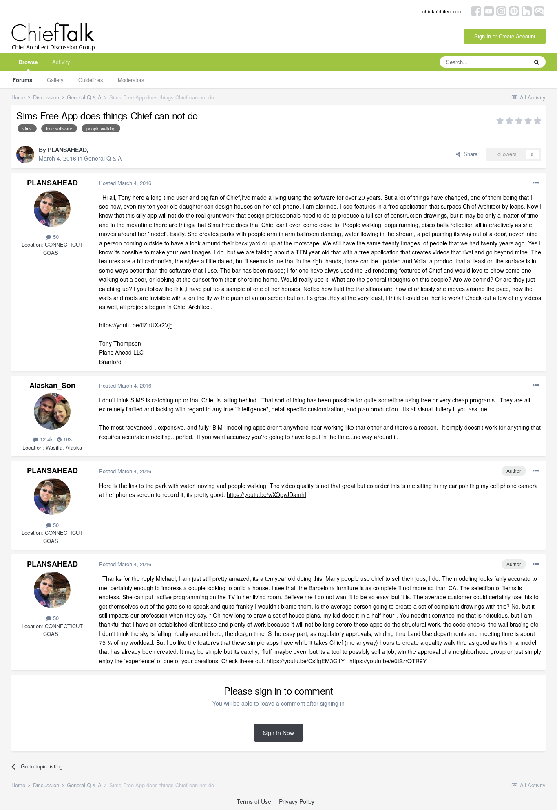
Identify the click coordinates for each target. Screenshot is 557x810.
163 (67, 439)
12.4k (45, 439)
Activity (61, 62)
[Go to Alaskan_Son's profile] (52, 411)
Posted (125, 183)
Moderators (131, 80)
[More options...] (536, 183)
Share (468, 154)
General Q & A (103, 158)
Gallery (55, 80)
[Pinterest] (514, 10)
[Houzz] (527, 10)
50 (55, 237)
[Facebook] (476, 10)
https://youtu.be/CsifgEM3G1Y (306, 661)
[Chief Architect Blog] (539, 10)
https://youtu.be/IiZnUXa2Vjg (136, 325)
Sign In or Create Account (504, 36)
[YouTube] (489, 10)
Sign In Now (278, 732)
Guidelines (90, 80)
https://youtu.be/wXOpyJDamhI (266, 494)
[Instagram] (501, 10)
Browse (28, 62)
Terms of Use (254, 801)
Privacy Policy (296, 801)
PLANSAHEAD (67, 150)
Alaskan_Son (52, 385)
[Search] (537, 62)
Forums (22, 80)
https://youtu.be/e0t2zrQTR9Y (388, 661)
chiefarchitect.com (442, 11)
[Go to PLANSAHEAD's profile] (25, 154)
